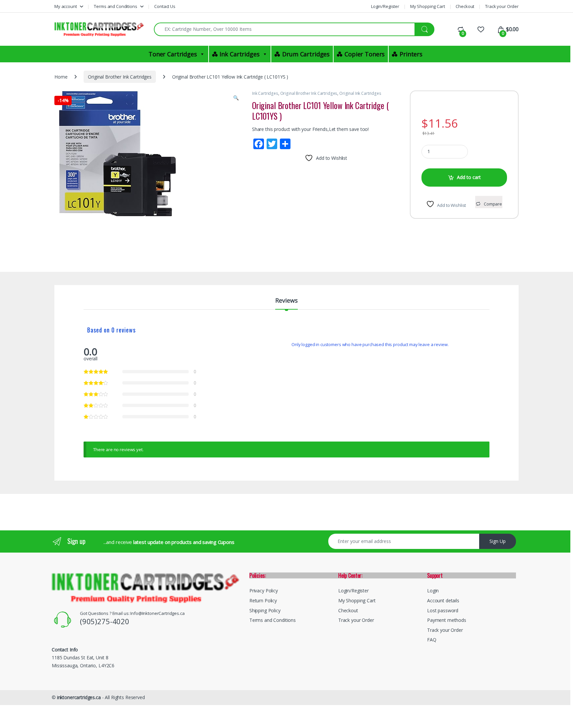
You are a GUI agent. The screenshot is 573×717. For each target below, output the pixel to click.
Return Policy (263, 600)
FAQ (431, 639)
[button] (236, 98)
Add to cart (469, 177)
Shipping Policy (265, 610)
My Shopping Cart (427, 6)
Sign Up (497, 541)
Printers (411, 54)
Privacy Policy (263, 590)
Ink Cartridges (239, 54)
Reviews (286, 300)
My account (65, 6)
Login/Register (385, 6)
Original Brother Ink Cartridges (120, 77)
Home (60, 77)
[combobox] (284, 29)
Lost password (442, 610)
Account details (443, 600)
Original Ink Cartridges (360, 93)
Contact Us (164, 6)
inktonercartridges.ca (79, 697)
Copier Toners (365, 54)
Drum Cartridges (306, 54)
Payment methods (446, 620)
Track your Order (502, 6)
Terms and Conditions (115, 6)
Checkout (465, 6)
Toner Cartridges (173, 54)
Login (433, 590)
